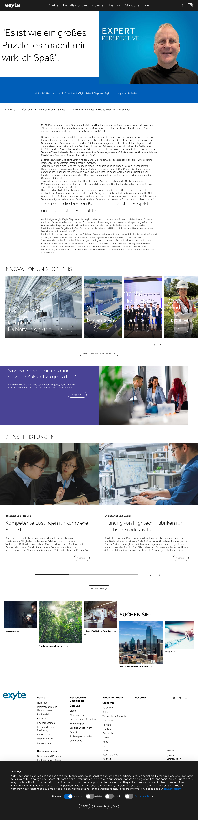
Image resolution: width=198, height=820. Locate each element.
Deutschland (109, 733)
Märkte (41, 697)
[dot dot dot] (147, 5)
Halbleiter (42, 702)
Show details (142, 796)
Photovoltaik (43, 714)
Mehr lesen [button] (65, 329)
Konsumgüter (44, 734)
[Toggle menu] (181, 5)
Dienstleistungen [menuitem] (75, 5)
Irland (105, 741)
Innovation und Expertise (52, 109)
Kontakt (171, 750)
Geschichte (75, 732)
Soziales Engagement (81, 727)
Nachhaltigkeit (77, 723)
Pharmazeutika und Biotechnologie (47, 708)
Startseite (10, 109)
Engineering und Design (49, 760)
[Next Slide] (159, 574)
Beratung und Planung (49, 756)
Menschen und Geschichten (78, 699)
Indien (105, 737)
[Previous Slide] (150, 574)
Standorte (108, 702)
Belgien (106, 712)
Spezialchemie (44, 743)
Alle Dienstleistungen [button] (99, 588)
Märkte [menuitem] (53, 5)
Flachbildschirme (46, 722)
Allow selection (100, 806)
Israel (105, 746)
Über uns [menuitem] (114, 5)
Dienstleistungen (47, 751)
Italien (105, 750)
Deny (115, 806)
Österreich (107, 707)
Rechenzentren (45, 738)
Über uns (27, 109)
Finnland (107, 724)
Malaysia (106, 758)
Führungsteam (77, 715)
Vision (73, 710)
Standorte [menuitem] (132, 5)
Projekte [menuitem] (97, 5)
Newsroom (141, 697)
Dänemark (107, 720)
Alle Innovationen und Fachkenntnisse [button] (99, 353)
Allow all (84, 806)
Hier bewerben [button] (77, 395)
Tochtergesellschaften (81, 736)
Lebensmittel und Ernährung (46, 729)
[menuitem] (12, 5)
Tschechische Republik (114, 716)
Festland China (110, 754)
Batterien (42, 718)
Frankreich (107, 729)
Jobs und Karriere (112, 697)
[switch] (90, 796)
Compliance (76, 740)
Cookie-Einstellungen (174, 757)
